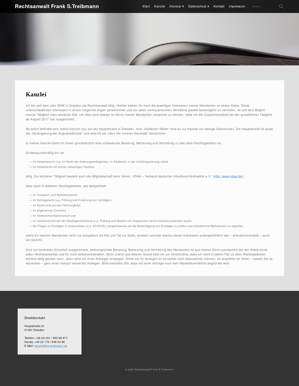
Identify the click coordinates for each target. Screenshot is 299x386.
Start (146, 6)
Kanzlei (159, 6)
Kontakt (219, 6)
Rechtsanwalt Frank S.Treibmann (57, 6)
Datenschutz (197, 6)
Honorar (175, 6)
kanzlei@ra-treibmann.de (50, 346)
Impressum (237, 6)
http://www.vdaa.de (228, 176)
